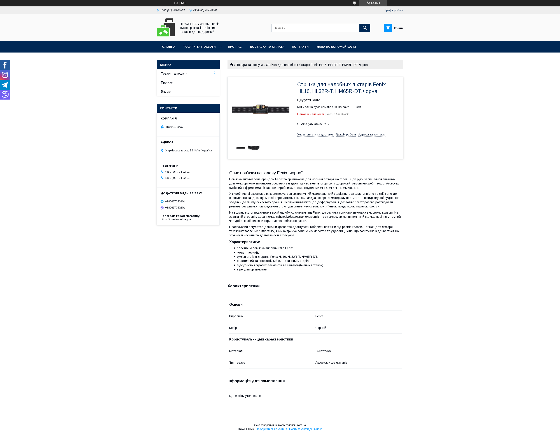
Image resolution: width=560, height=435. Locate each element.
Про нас (235, 46)
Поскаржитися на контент (271, 429)
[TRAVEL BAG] (166, 35)
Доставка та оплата (267, 46)
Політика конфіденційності (305, 429)
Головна (168, 46)
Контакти (300, 46)
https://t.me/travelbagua (176, 219)
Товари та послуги (199, 46)
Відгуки (166, 91)
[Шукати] (364, 28)
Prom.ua (301, 425)
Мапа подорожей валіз (336, 46)
